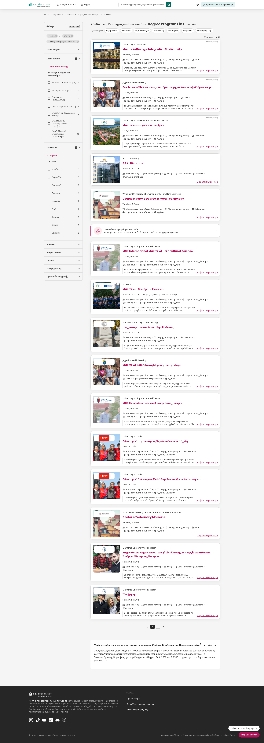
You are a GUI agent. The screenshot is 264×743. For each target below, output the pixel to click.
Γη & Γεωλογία (142, 30)
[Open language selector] (197, 4)
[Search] (168, 4)
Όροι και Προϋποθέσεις (169, 735)
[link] (108, 14)
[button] (52, 36)
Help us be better (249, 734)
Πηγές (87, 4)
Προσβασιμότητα (228, 735)
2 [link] (158, 626)
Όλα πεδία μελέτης (59, 66)
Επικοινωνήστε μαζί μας (137, 709)
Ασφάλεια (187, 30)
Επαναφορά (74, 26)
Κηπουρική (159, 30)
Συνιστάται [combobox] (210, 37)
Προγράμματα (67, 4)
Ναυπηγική (173, 30)
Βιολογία (126, 30)
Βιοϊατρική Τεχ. (204, 30)
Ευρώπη (53, 155)
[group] (162, 30)
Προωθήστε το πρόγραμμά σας (140, 704)
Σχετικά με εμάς (133, 698)
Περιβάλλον (111, 30)
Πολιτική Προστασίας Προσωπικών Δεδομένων (200, 735)
